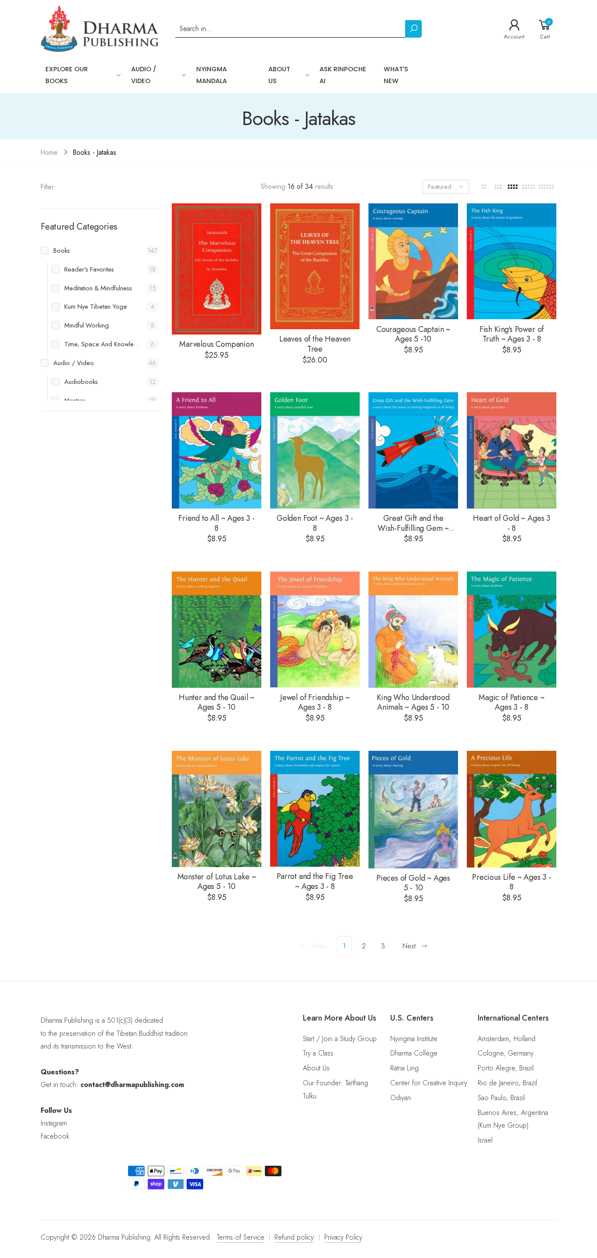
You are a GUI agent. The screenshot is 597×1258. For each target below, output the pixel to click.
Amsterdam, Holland (506, 1039)
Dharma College (413, 1053)
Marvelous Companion (216, 344)
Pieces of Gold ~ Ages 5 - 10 (413, 883)
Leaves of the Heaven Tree (315, 344)
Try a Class (318, 1053)
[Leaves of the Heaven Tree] (315, 266)
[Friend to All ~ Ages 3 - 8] (216, 450)
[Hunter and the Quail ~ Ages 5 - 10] (216, 629)
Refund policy (294, 1237)
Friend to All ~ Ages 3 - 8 (216, 523)
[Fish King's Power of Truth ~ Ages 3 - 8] (511, 261)
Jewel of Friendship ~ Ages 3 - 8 (315, 702)
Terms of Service (240, 1237)
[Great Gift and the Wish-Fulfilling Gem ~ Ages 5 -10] (413, 450)
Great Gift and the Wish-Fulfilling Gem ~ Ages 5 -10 (413, 528)
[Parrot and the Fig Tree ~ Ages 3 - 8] (315, 809)
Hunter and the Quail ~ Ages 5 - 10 (216, 702)
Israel (485, 1140)
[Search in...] (413, 29)
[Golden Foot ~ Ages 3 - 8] (315, 450)
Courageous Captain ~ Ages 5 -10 (413, 334)
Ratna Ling (404, 1068)
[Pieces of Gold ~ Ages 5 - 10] (413, 809)
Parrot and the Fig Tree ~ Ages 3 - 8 (315, 881)
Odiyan (400, 1098)
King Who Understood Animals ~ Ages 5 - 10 (413, 702)
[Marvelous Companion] (216, 269)
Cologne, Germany (506, 1053)
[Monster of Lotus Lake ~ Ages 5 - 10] (216, 809)
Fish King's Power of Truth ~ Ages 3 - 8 (511, 334)
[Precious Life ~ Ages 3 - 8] (511, 809)
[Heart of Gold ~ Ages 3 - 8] (511, 450)
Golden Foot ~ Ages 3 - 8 (315, 523)
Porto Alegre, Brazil (506, 1068)
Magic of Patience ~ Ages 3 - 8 (512, 702)
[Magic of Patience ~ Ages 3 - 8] (511, 629)
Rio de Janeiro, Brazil (507, 1083)
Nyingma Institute (413, 1039)
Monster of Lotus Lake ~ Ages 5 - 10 (216, 881)
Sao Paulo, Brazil (501, 1098)
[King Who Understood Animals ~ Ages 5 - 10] (413, 629)
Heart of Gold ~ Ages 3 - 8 (511, 523)
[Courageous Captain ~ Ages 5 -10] (413, 261)
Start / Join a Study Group (340, 1039)
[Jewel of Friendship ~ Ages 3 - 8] (315, 629)
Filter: (48, 187)
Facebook (55, 1136)
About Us (316, 1068)
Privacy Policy (343, 1237)
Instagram (54, 1123)
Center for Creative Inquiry (428, 1083)
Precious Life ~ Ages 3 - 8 (511, 882)
